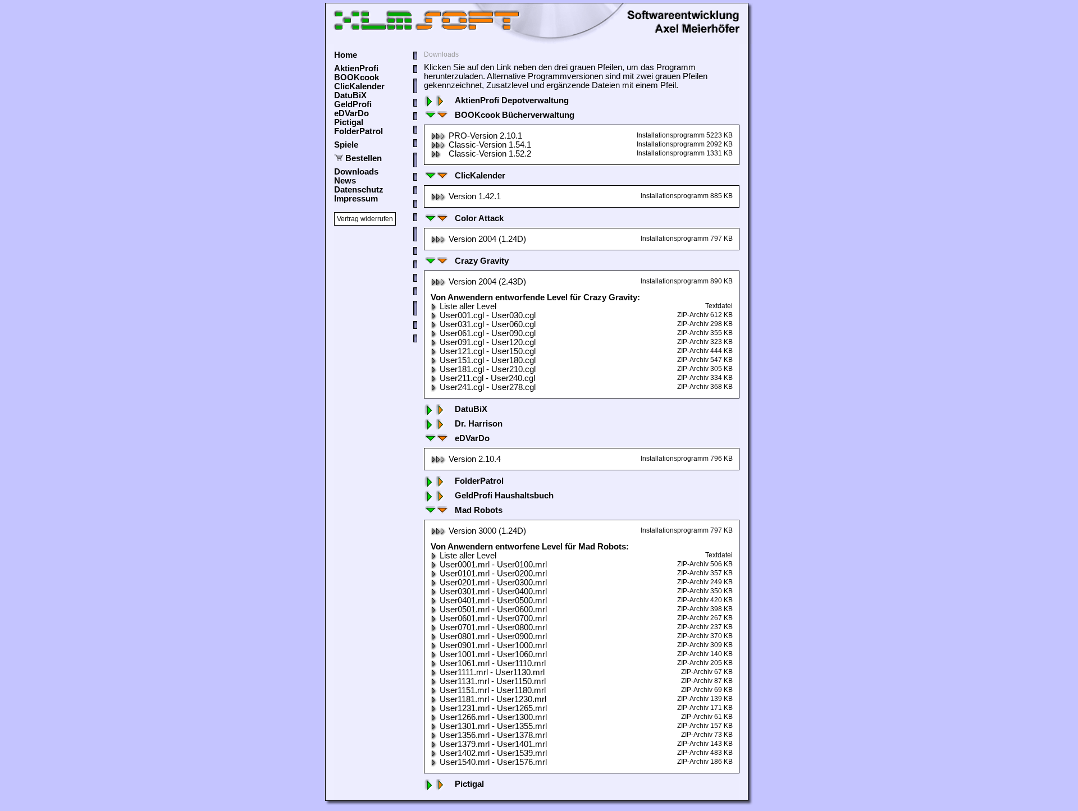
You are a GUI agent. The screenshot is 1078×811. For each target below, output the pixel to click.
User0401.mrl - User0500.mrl (493, 600)
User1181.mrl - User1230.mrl (493, 699)
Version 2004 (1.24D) (487, 239)
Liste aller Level (468, 306)
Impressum (356, 198)
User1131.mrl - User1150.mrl (493, 681)
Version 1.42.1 (475, 196)
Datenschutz (358, 189)
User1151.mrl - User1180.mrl (493, 690)
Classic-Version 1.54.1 (490, 144)
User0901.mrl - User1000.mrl (493, 645)
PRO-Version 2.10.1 (485, 135)
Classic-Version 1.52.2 (490, 153)
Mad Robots (479, 510)
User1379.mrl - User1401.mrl (493, 744)
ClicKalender (359, 86)
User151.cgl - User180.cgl (488, 360)
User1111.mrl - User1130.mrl (492, 672)
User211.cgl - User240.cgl (487, 378)
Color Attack (479, 218)
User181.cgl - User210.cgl (488, 369)
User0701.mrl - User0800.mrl (493, 627)
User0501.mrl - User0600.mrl (493, 609)
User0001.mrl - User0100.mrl (493, 564)
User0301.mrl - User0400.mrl (493, 591)
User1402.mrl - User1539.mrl (493, 753)
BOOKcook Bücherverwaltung (514, 115)
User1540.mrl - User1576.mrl (493, 762)
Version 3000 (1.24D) (487, 530)
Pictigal (348, 122)
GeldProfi (353, 104)
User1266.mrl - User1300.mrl (493, 717)
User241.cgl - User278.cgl (488, 387)
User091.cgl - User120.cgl (488, 342)
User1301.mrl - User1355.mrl (493, 726)
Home (345, 55)
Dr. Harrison (479, 423)
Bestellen (363, 158)
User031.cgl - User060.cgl (488, 324)
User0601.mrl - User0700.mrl (493, 618)
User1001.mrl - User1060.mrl (493, 654)
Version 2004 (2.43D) (487, 281)
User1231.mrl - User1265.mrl (493, 708)
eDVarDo (351, 113)
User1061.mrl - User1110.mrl (493, 663)
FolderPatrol (358, 131)
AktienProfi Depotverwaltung (512, 100)
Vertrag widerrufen (365, 219)
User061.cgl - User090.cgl (488, 333)
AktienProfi (356, 68)
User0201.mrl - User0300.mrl (493, 582)
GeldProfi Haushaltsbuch (504, 495)
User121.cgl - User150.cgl (488, 351)
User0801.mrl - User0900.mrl (493, 636)
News (345, 180)
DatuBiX (350, 95)
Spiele (346, 144)
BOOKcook (356, 77)
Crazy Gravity (482, 260)
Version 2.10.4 (475, 459)
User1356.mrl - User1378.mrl (493, 735)
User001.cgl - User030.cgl (488, 315)
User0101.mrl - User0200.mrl (493, 573)
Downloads (356, 171)
